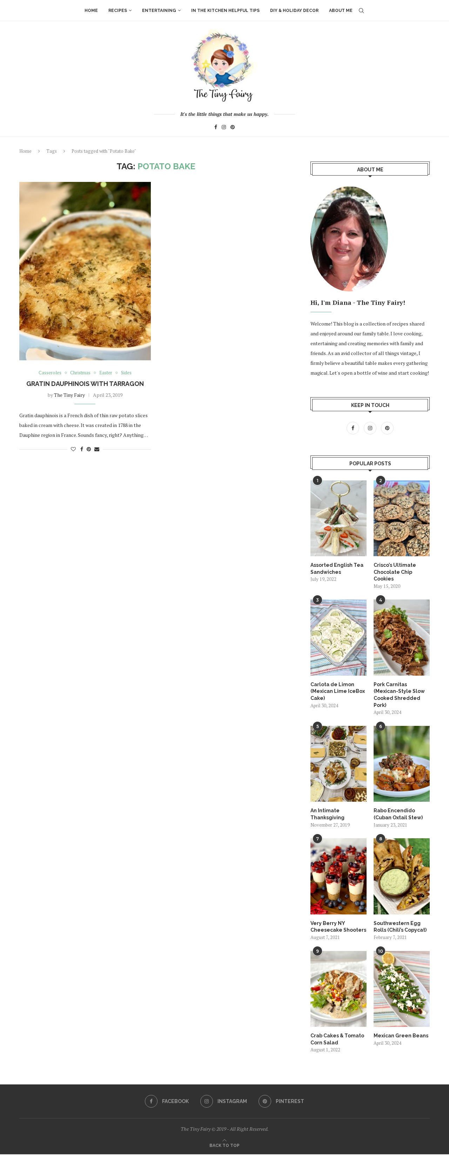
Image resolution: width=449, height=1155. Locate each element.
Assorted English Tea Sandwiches (336, 568)
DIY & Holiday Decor (294, 10)
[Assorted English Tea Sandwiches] (338, 518)
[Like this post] (73, 449)
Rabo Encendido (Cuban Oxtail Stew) (398, 814)
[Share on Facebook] (81, 449)
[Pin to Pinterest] (89, 449)
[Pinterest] (232, 128)
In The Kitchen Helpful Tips (225, 10)
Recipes (117, 10)
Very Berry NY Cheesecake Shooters (338, 926)
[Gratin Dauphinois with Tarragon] (85, 271)
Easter (105, 373)
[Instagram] (224, 128)
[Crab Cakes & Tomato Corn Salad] (338, 989)
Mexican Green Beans (401, 1035)
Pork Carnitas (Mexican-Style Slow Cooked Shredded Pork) (399, 695)
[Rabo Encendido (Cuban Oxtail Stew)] (402, 764)
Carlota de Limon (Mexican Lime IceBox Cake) (337, 691)
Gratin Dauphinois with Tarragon (85, 383)
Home (91, 10)
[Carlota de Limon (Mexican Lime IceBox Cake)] (338, 637)
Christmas (80, 373)
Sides (126, 373)
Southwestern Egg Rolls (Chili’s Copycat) (400, 926)
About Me (341, 10)
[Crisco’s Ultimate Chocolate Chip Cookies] (402, 518)
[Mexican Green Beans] (402, 989)
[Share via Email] (96, 449)
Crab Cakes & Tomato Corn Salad (337, 1039)
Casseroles (50, 373)
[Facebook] (215, 128)
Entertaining (159, 10)
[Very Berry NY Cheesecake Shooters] (338, 876)
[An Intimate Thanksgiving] (338, 764)
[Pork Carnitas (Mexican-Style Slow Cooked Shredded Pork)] (402, 637)
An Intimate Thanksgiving (327, 814)
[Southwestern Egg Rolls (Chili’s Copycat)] (402, 876)
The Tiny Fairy (69, 395)
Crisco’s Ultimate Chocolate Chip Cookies (395, 572)
